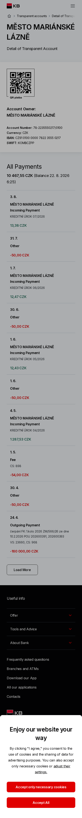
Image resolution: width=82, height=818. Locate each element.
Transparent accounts (32, 16)
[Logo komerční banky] (16, 6)
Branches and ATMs (23, 669)
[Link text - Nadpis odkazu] (15, 713)
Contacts (13, 696)
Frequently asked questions (28, 659)
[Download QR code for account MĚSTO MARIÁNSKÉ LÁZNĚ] (20, 84)
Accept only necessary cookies (41, 787)
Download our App (22, 678)
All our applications (22, 687)
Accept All (41, 802)
